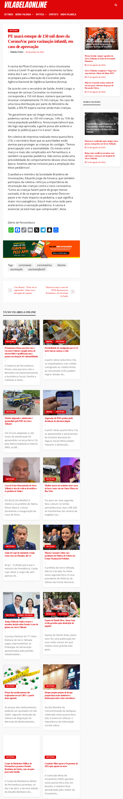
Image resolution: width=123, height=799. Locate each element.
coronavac (25, 265)
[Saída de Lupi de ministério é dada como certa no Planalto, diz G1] (21, 537)
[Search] (116, 5)
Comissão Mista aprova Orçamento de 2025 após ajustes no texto (61, 765)
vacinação (16, 269)
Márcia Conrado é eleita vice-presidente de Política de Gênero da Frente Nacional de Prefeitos (60, 556)
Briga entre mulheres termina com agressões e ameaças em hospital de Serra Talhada (100, 156)
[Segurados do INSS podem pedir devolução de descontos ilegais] (61, 402)
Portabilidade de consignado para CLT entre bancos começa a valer (61, 349)
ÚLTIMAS (8, 14)
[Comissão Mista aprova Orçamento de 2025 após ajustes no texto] (61, 748)
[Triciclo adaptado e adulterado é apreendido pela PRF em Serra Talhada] (21, 402)
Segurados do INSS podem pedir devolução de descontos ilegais (59, 419)
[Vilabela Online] (26, 4)
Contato (53, 14)
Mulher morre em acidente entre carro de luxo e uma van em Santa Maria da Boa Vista (61, 488)
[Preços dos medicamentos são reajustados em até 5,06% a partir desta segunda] (21, 677)
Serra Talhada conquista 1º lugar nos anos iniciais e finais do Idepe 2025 (100, 72)
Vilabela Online (16, 52)
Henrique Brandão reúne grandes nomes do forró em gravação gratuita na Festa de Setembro (100, 44)
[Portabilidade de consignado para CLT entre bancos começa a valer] (61, 332)
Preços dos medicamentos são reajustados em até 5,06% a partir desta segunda (19, 695)
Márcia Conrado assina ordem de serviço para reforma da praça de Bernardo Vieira (99, 85)
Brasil (49, 341)
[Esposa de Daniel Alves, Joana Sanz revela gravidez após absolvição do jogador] (61, 604)
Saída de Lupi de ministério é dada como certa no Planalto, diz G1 (20, 554)
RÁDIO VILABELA (68, 14)
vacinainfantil (36, 269)
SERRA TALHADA (23, 14)
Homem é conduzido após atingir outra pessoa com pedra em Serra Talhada (101, 142)
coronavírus (44, 265)
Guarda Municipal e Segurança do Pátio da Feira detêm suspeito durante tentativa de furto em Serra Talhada (101, 128)
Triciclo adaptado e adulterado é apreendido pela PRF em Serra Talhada (18, 421)
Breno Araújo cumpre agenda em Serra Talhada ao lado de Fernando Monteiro (100, 58)
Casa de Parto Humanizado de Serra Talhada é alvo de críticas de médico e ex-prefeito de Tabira (21, 488)
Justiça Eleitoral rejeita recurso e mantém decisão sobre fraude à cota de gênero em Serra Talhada (21, 624)
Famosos (50, 614)
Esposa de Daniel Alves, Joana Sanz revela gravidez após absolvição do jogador (60, 623)
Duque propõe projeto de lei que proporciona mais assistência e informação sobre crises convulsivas (60, 695)
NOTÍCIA (40, 14)
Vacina (61, 265)
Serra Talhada (25, 615)
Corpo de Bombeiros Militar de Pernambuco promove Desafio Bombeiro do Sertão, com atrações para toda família (19, 767)
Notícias (13, 30)
